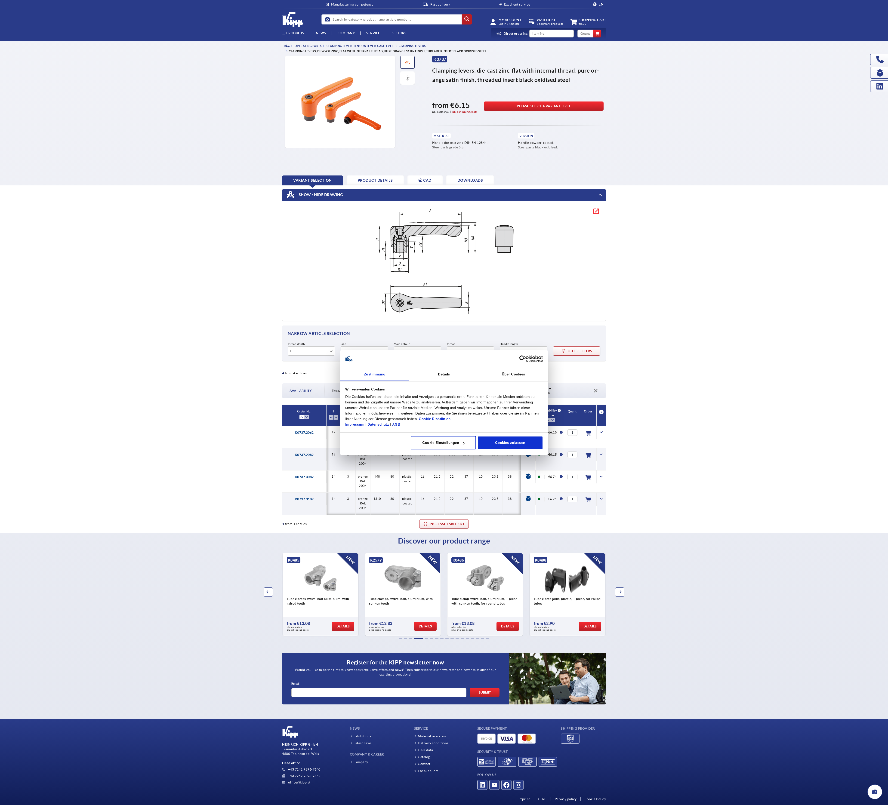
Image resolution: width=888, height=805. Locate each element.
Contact (424, 764)
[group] (320, 594)
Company (346, 33)
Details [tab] (444, 374)
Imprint (524, 799)
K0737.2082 (304, 455)
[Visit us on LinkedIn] (482, 785)
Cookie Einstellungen (440, 443)
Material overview (432, 736)
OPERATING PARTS (307, 45)
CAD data (425, 750)
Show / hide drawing (320, 195)
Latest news (363, 743)
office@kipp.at (299, 782)
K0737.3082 (304, 477)
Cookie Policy (595, 799)
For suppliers (428, 771)
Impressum (354, 424)
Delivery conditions (433, 743)
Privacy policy (566, 799)
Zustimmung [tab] (374, 374)
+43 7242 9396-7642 (304, 776)
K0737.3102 (304, 499)
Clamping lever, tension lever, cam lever (360, 45)
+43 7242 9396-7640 (304, 769)
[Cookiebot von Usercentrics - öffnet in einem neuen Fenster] (523, 359)
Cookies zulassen (510, 443)
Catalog (424, 757)
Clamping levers (412, 45)
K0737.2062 (304, 432)
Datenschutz (378, 424)
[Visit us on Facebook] (506, 785)
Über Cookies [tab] (513, 374)
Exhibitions (362, 736)
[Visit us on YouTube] (494, 785)
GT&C (542, 799)
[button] (400, 638)
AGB (396, 424)
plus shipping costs (465, 111)
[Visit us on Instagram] (518, 785)
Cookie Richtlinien (434, 419)
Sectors (399, 33)
